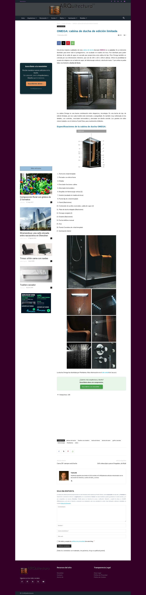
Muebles (82, 18)
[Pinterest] (114, 1)
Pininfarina (70, 443)
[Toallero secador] (36, 274)
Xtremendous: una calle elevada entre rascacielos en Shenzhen (34, 234)
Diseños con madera (83, 440)
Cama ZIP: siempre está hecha (67, 463)
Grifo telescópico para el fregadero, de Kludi (111, 463)
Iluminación (72, 18)
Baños (62, 18)
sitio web (105, 372)
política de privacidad (78, 541)
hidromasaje (61, 443)
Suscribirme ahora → (36, 84)
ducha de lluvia (95, 440)
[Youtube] (124, 1)
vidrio (76, 443)
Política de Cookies (100, 577)
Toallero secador (28, 285)
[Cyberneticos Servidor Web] (36, 303)
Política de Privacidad (66, 503)
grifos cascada (117, 440)
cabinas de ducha (71, 440)
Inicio (23, 18)
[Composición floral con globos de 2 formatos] (36, 184)
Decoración (43, 18)
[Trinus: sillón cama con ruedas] (36, 249)
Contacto (60, 575)
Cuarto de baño (66, 23)
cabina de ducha (88, 50)
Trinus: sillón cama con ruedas (34, 258)
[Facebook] (111, 1)
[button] (123, 18)
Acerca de (60, 577)
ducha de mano (106, 440)
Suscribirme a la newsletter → (91, 387)
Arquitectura (31, 18)
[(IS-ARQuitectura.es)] (73, 9)
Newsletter (23, 1)
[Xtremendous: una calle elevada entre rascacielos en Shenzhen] (36, 219)
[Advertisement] (91, 416)
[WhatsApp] (73, 43)
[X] (121, 1)
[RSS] (118, 1)
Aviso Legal (97, 573)
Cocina (53, 18)
